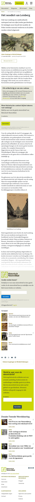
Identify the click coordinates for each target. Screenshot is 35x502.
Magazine (14, 8)
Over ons (3, 479)
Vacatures (21, 483)
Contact (3, 496)
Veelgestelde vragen (6, 493)
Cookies (20, 498)
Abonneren (19, 3)
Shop (30, 8)
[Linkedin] (15, 357)
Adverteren (4, 487)
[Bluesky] (2, 357)
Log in (15, 305)
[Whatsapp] (8, 357)
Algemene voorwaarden (24, 493)
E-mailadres (4, 116)
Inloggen (20, 480)
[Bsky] (31, 468)
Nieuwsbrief (5, 8)
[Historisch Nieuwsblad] (6, 3)
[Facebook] (5, 357)
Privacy (20, 496)
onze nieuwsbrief (14, 474)
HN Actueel (23, 8)
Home (2, 11)
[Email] (12, 357)
